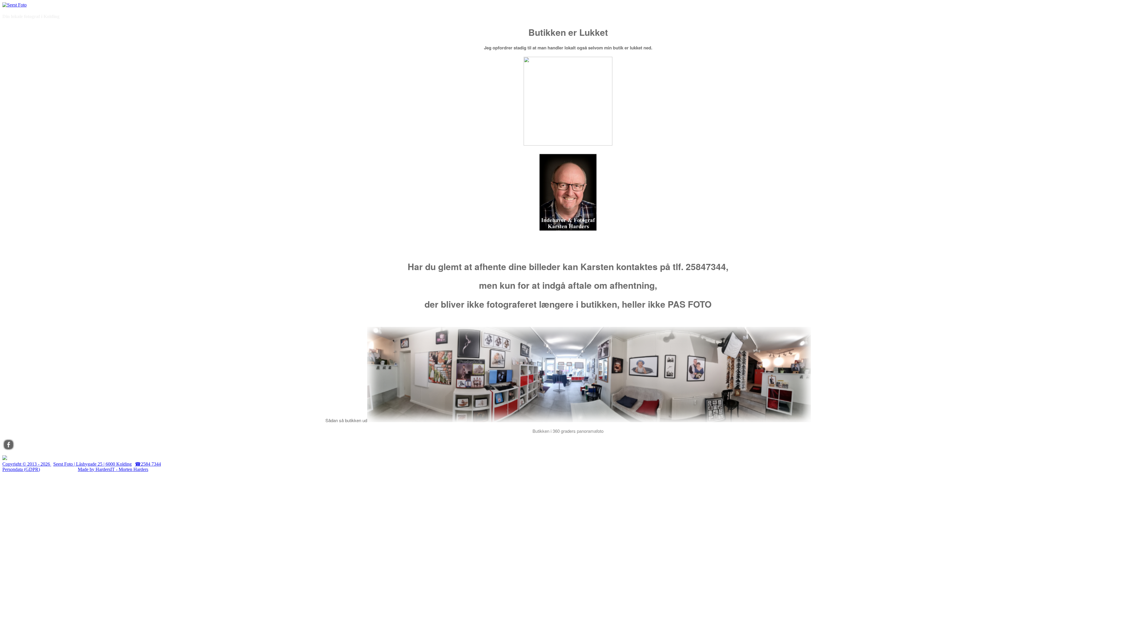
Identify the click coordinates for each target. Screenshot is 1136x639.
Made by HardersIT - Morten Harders (113, 469)
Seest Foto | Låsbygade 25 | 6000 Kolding (92, 464)
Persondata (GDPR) (21, 469)
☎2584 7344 (148, 464)
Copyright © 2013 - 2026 (26, 464)
